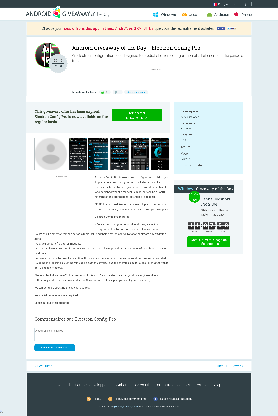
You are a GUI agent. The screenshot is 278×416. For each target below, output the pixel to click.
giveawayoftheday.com (125, 406)
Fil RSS (97, 398)
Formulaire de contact (172, 385)
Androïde (221, 15)
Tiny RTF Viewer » (229, 366)
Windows (168, 15)
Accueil (64, 385)
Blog (216, 385)
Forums (201, 385)
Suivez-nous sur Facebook (176, 398)
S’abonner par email (132, 385)
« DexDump (43, 366)
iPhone (246, 15)
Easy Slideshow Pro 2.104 (215, 201)
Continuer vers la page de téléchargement (209, 242)
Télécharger (137, 115)
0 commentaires (136, 92)
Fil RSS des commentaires (130, 398)
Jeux (193, 15)
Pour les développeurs (93, 385)
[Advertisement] (157, 79)
